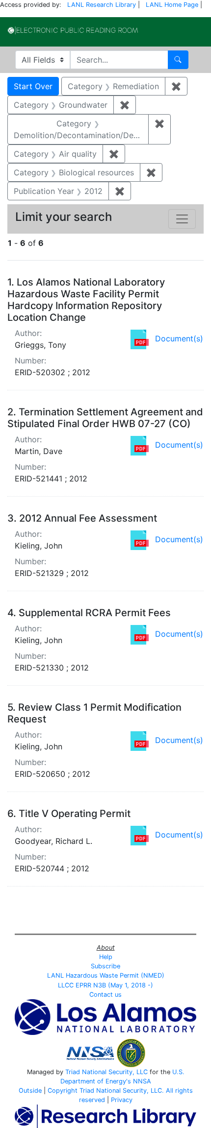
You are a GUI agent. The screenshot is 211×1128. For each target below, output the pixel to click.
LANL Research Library (101, 4)
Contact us (105, 994)
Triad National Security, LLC (106, 1072)
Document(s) (179, 338)
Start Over (33, 86)
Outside (30, 1090)
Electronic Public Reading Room (73, 30)
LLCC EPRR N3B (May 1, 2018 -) (105, 985)
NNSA (142, 1081)
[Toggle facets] (182, 219)
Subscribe (105, 966)
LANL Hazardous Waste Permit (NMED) (105, 975)
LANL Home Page (172, 4)
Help (105, 956)
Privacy (121, 1100)
